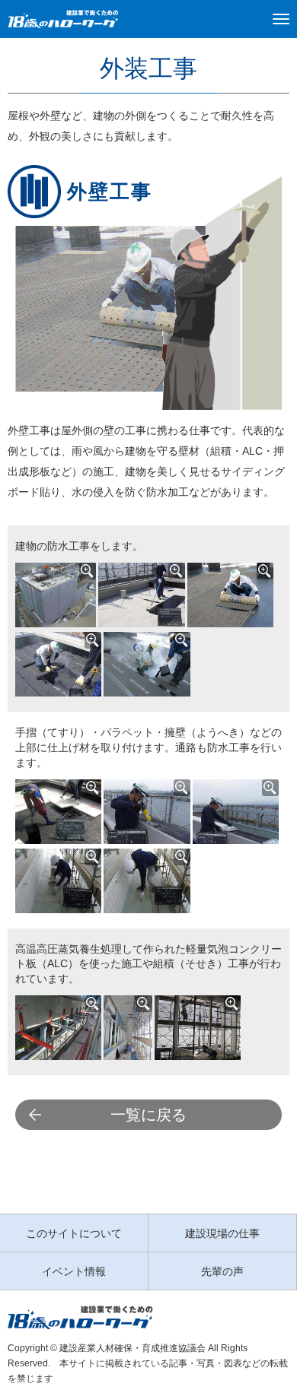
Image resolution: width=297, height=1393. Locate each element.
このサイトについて (74, 1233)
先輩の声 (222, 1271)
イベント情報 (74, 1271)
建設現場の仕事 (222, 1233)
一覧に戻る (148, 1114)
